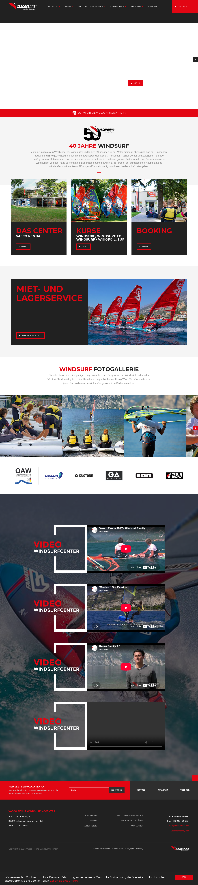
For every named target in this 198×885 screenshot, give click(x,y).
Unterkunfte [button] (117, 6)
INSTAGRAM (163, 790)
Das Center (90, 815)
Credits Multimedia (101, 849)
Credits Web (117, 849)
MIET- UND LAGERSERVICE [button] (91, 6)
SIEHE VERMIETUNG (31, 335)
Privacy (139, 849)
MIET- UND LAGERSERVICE (129, 815)
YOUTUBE (141, 790)
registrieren (116, 790)
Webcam (152, 6)
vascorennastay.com (180, 831)
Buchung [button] (136, 6)
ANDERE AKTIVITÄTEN (132, 821)
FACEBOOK (184, 790)
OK (184, 877)
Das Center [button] (52, 6)
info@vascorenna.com (179, 825)
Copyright (129, 849)
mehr (136, 83)
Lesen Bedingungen (64, 880)
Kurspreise (90, 826)
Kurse (93, 821)
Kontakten (137, 826)
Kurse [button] (68, 6)
